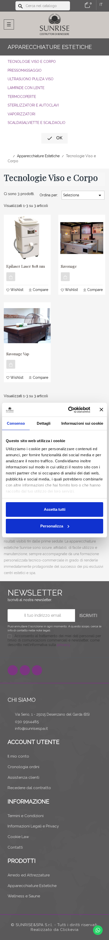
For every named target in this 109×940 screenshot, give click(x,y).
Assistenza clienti (23, 777)
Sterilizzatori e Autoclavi (33, 105)
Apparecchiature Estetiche (50, 47)
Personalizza (51, 526)
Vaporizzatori (21, 114)
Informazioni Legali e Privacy (33, 826)
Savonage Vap (17, 354)
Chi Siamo (21, 699)
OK (54, 138)
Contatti (15, 847)
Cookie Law (18, 837)
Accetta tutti (54, 509)
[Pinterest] (37, 670)
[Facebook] (13, 670)
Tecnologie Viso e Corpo (32, 62)
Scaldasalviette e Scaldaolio (36, 123)
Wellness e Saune (24, 896)
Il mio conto (18, 756)
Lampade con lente (26, 88)
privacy (63, 644)
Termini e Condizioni (26, 816)
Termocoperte (22, 97)
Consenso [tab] (16, 423)
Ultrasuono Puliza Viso (30, 79)
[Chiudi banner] (101, 409)
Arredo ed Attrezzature (29, 875)
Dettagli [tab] (44, 423)
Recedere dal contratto (29, 788)
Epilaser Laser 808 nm (25, 266)
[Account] (78, 5)
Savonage (69, 266)
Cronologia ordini (23, 767)
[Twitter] (25, 670)
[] (10, 276)
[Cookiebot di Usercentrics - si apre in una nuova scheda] (68, 410)
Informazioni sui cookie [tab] (82, 423)
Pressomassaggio (25, 70)
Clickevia (69, 929)
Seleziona (83, 195)
